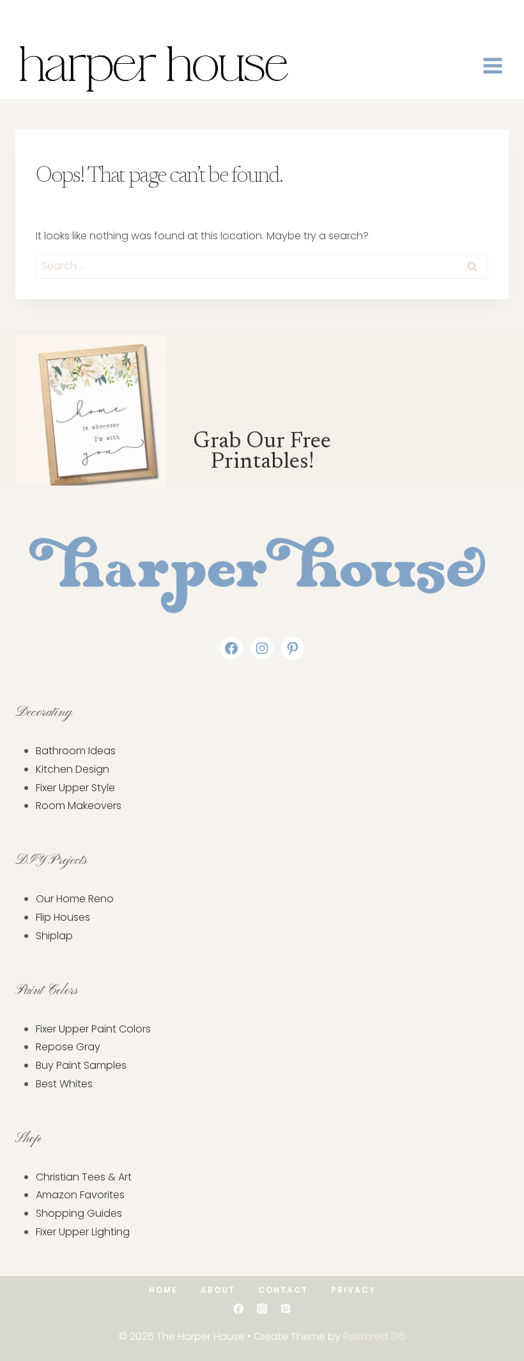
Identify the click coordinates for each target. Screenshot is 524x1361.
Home (163, 1289)
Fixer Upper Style (75, 787)
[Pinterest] (285, 1308)
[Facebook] (24, 16)
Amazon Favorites (80, 1194)
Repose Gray (68, 1046)
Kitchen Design (72, 769)
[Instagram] (62, 16)
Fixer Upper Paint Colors (93, 1029)
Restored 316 (374, 1336)
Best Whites (64, 1083)
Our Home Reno (75, 898)
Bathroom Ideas (76, 750)
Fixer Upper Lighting (83, 1231)
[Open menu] (492, 65)
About (218, 1289)
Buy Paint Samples (81, 1065)
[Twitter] (43, 16)
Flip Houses (63, 917)
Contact (283, 1289)
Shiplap (54, 935)
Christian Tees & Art (84, 1177)
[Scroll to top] (494, 1312)
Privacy (353, 1289)
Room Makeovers (78, 805)
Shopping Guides (79, 1213)
